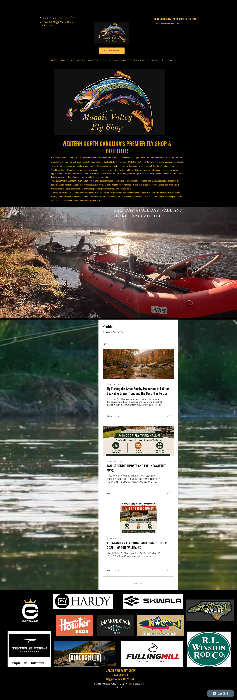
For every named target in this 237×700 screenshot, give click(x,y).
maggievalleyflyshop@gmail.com (166, 23)
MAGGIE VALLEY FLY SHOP (120, 670)
